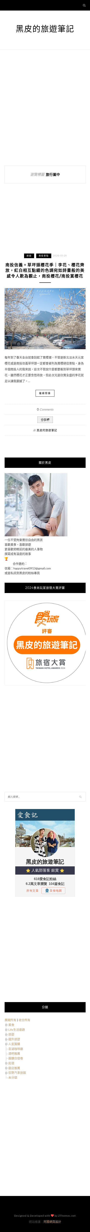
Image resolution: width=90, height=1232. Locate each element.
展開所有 (10, 1020)
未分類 (12, 1077)
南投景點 (44, 255)
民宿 (11, 1063)
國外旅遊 (14, 1039)
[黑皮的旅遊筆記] (36, 535)
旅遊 (29, 255)
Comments (45, 409)
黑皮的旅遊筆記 (45, 29)
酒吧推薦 (14, 1053)
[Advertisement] (45, 107)
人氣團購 (14, 1044)
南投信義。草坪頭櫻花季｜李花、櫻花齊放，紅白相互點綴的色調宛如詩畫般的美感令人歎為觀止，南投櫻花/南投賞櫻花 (45, 271)
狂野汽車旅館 (17, 1072)
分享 (43, 419)
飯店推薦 (14, 1068)
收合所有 (24, 1020)
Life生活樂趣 (16, 1029)
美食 (11, 1025)
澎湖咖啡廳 (15, 1049)
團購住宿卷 (15, 1058)
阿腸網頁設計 (52, 1221)
